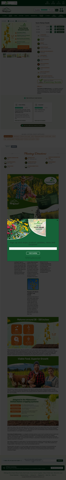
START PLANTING (33, 253)
